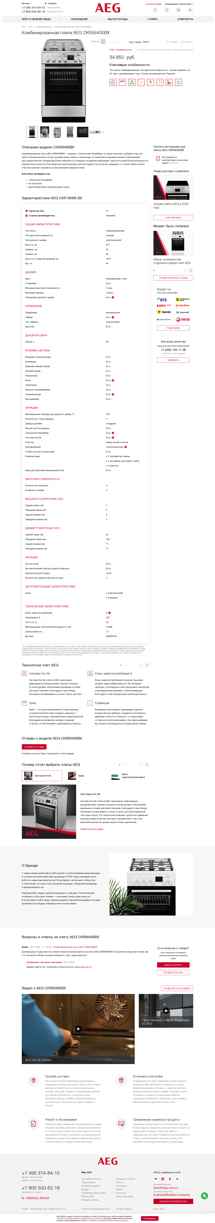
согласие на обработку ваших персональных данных (78, 1218)
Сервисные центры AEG (93, 1193)
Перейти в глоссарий (91, 829)
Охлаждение (79, 19)
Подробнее (173, 328)
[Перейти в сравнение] (167, 10)
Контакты (121, 1193)
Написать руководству (173, 1201)
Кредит (85, 1189)
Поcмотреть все (173, 972)
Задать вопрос (173, 965)
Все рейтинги (173, 218)
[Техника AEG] (107, 8)
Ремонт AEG (87, 1196)
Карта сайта (159, 1209)
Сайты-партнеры (124, 1196)
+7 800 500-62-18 (33, 11)
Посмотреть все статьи (173, 278)
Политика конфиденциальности (95, 1209)
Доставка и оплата (91, 1179)
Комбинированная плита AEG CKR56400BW (75, 947)
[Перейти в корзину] (179, 10)
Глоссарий (121, 1186)
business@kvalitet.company (171, 1194)
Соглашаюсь (149, 1218)
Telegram (52, 3)
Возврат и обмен (90, 1200)
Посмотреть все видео (177, 988)
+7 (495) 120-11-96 (173, 349)
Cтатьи (119, 1182)
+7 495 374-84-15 (33, 7)
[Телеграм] (176, 1179)
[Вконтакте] (155, 1179)
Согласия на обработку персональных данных (108, 1220)
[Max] (162, 1179)
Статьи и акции (153, 4)
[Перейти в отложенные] (155, 10)
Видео (119, 1189)
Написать (173, 360)
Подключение (88, 1182)
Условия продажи (90, 1186)
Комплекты (185, 19)
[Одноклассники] (169, 1179)
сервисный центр (82, 967)
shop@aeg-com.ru (165, 1187)
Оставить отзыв (34, 747)
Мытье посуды (118, 19)
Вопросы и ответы (125, 1179)
